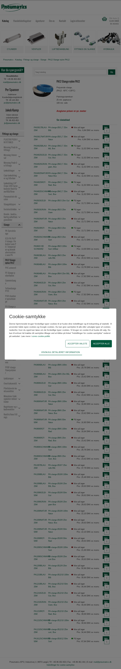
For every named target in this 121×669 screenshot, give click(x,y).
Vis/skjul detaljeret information (60, 352)
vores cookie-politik (41, 336)
